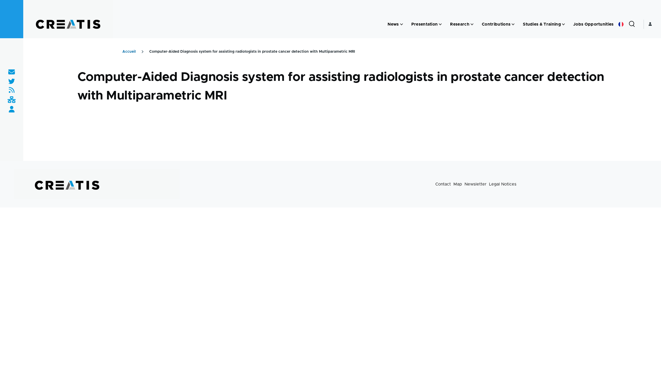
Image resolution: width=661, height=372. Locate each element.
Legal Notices (502, 184)
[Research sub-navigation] (472, 24)
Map (457, 184)
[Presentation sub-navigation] (440, 24)
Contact (443, 184)
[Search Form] (632, 24)
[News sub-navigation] (401, 24)
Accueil (129, 51)
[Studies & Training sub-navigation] (563, 24)
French (621, 24)
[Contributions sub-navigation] (513, 24)
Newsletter (475, 184)
